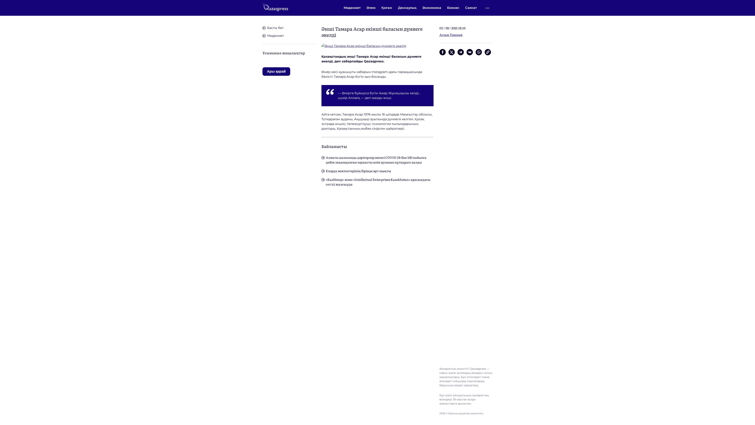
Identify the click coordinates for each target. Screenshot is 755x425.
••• (488, 7)
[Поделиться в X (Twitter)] (451, 52)
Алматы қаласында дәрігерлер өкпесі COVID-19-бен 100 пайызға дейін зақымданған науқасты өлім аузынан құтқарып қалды (376, 159)
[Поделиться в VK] (470, 52)
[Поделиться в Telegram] (461, 52)
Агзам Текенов (450, 34)
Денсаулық (407, 8)
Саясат (471, 8)
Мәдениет (352, 8)
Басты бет (275, 28)
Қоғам (386, 8)
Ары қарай (276, 71)
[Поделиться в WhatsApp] (479, 52)
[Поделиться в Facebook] (442, 52)
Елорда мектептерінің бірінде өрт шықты (358, 170)
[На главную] (275, 8)
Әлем (371, 8)
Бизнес (453, 8)
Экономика (431, 8)
